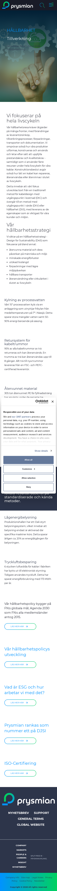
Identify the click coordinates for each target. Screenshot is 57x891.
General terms (31, 819)
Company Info (12, 877)
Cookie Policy (25, 881)
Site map (25, 877)
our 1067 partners (21, 416)
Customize (27, 469)
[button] (51, 5)
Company (21, 845)
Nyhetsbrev (18, 813)
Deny (28, 487)
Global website (30, 824)
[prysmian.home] (17, 5)
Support (41, 813)
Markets (21, 850)
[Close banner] (53, 402)
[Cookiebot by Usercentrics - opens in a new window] (36, 401)
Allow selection (29, 478)
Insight (22, 862)
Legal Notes (37, 877)
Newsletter (39, 881)
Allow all (28, 460)
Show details (41, 450)
